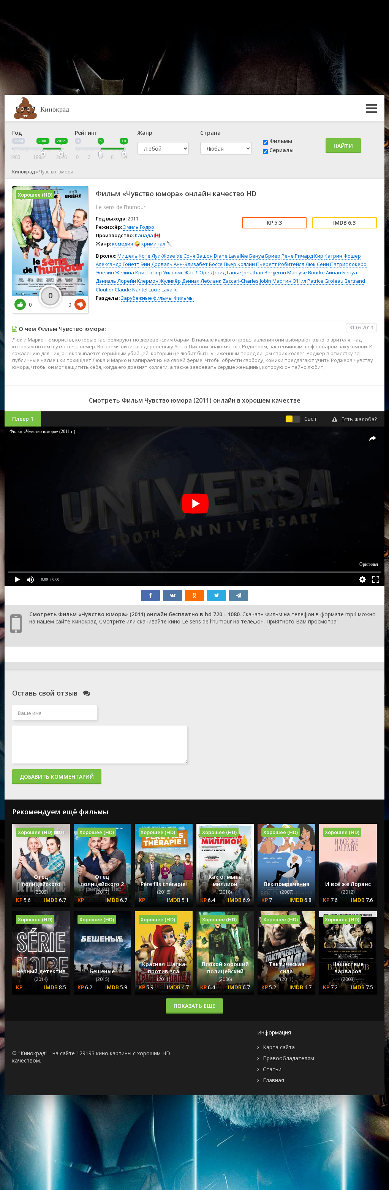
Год (17, 132)
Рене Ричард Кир (302, 255)
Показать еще (194, 1005)
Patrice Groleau (325, 280)
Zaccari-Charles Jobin (247, 280)
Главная (273, 1080)
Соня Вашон (198, 255)
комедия (122, 243)
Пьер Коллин (239, 264)
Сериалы (281, 150)
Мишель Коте (133, 255)
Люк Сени (317, 264)
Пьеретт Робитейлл (280, 264)
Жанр (145, 132)
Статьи (272, 1069)
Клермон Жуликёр (159, 280)
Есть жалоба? (359, 419)
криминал (153, 243)
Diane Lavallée (231, 255)
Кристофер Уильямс (159, 272)
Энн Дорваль (156, 264)
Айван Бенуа (341, 272)
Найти (343, 146)
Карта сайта (279, 1047)
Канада (144, 235)
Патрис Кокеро (348, 264)
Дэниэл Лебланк (201, 280)
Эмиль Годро (138, 227)
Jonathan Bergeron (264, 272)
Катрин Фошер (342, 255)
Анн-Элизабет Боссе (198, 264)
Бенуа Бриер (264, 255)
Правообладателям (288, 1058)
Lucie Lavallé (163, 289)
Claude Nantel (131, 289)
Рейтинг (86, 132)
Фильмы (280, 141)
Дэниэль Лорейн (116, 280)
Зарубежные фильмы (146, 297)
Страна (210, 132)
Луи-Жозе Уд (167, 255)
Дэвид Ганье (225, 272)
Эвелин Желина (115, 272)
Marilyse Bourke (306, 272)
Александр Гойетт (117, 264)
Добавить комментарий (57, 776)
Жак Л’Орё (196, 272)
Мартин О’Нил (289, 280)
